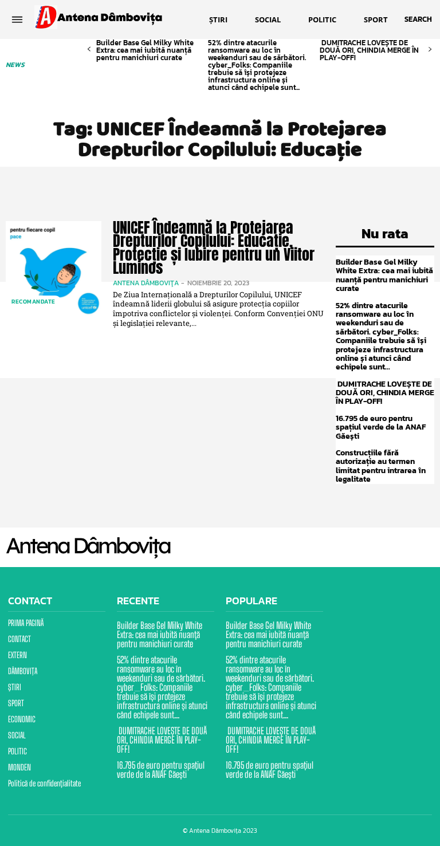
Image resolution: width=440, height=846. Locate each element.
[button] (418, 19)
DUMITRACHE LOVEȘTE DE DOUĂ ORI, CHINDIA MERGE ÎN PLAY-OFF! (369, 50)
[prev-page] (89, 49)
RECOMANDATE (33, 301)
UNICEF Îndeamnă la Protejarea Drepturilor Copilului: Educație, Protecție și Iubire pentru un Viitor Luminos (214, 247)
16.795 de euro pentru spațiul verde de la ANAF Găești (381, 427)
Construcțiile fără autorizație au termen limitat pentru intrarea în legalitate (381, 466)
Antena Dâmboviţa (146, 283)
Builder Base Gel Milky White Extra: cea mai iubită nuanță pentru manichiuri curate (145, 50)
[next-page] (430, 49)
